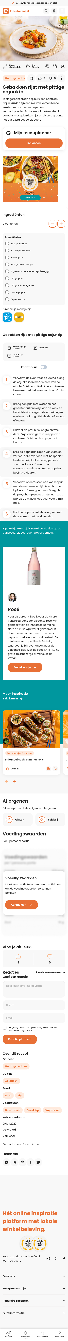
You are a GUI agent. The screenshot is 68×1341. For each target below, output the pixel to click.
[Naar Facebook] (64, 1259)
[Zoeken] (46, 11)
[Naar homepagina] (16, 11)
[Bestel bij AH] (7, 317)
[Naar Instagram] (48, 1259)
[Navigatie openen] (62, 11)
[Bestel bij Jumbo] (19, 317)
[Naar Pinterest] (56, 1259)
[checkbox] (44, 367)
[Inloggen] (54, 11)
